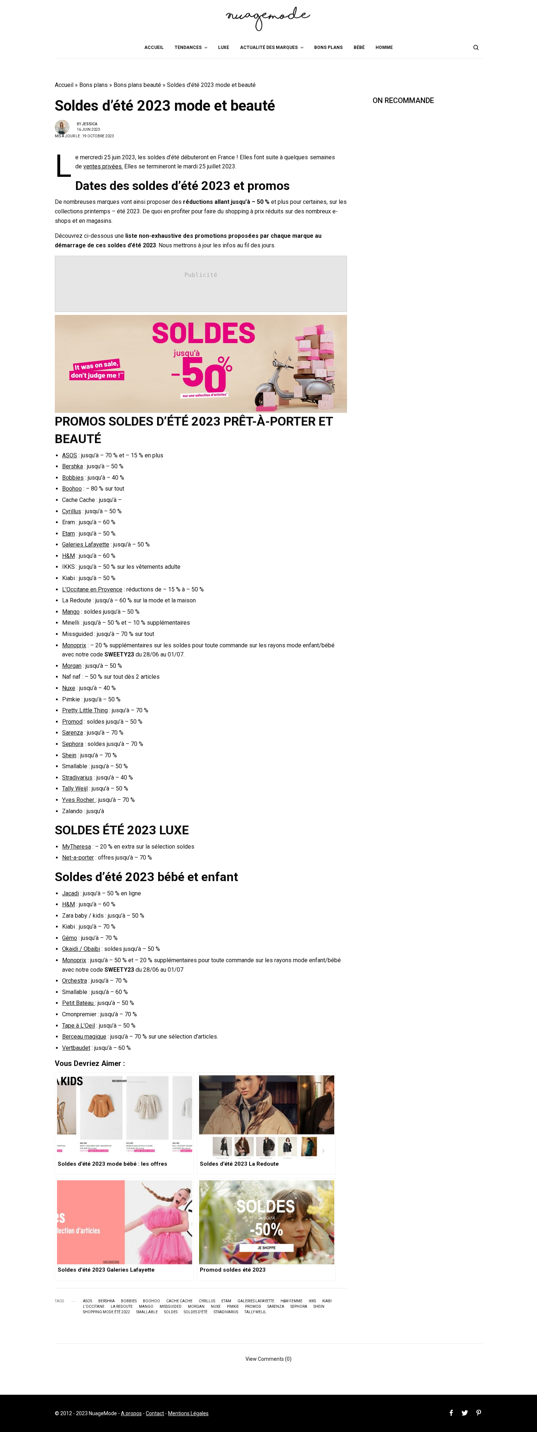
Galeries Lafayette (85, 544)
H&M (68, 555)
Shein (69, 755)
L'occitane (93, 1307)
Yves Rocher (79, 799)
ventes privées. (103, 166)
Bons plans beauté (137, 84)
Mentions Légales (188, 1413)
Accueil (64, 84)
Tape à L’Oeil (78, 1025)
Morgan (71, 665)
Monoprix (74, 645)
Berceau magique (84, 1036)
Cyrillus (71, 511)
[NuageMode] (268, 18)
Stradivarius (77, 777)
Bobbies (73, 477)
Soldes (171, 1312)
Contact (155, 1413)
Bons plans (93, 84)
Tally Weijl (75, 788)
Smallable (147, 1312)
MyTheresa (76, 846)
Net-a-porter (78, 857)
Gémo (69, 937)
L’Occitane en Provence (92, 589)
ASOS (69, 455)
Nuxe (68, 688)
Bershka (72, 466)
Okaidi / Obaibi (81, 948)
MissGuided (171, 1307)
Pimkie (233, 1307)
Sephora (72, 743)
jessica (89, 124)
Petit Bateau (78, 1002)
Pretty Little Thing (85, 710)
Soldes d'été (195, 1312)
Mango (71, 611)
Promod (72, 721)
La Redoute (122, 1307)
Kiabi (327, 1301)
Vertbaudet (76, 1047)
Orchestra (74, 980)
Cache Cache (179, 1301)
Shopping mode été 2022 (106, 1312)
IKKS (312, 1301)
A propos (131, 1413)
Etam (68, 533)
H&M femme (291, 1301)
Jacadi (70, 893)
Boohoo (72, 488)
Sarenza (72, 732)
